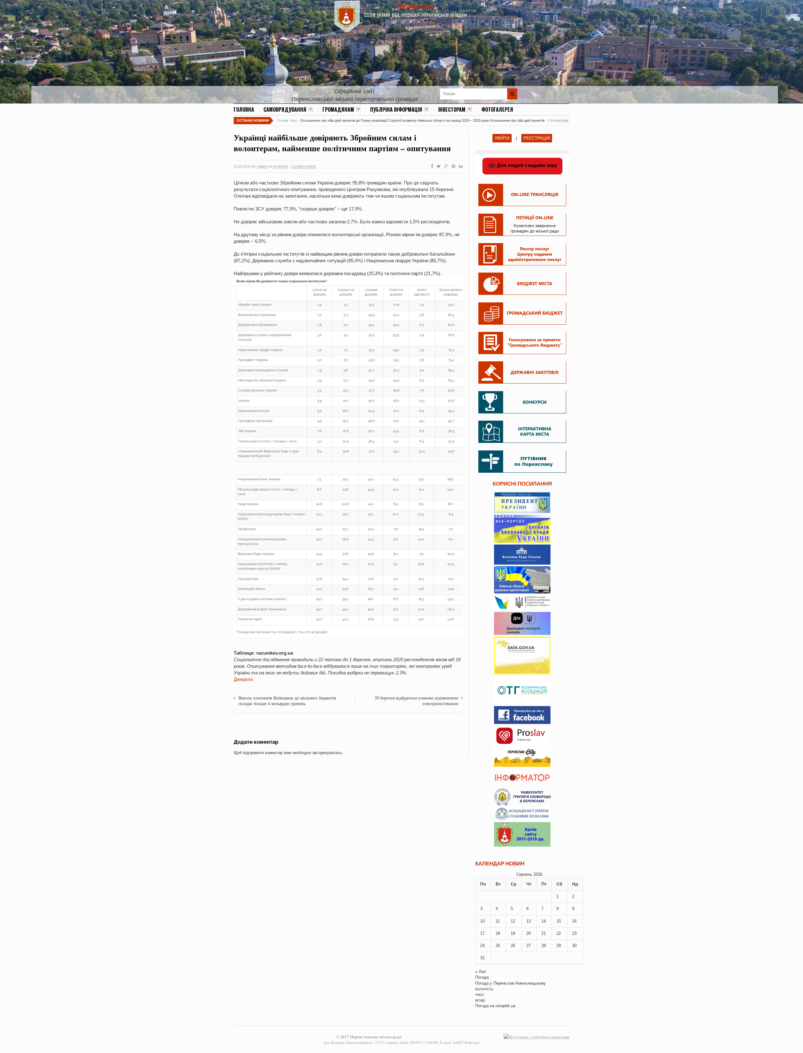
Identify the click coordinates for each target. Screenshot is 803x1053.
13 (528, 921)
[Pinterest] (452, 166)
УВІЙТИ (502, 138)
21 (543, 933)
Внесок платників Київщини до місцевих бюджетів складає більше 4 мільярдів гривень (287, 700)
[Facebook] (431, 166)
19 (513, 933)
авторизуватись (327, 752)
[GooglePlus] (445, 166)
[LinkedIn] (459, 166)
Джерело (243, 679)
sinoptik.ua (505, 1005)
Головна (244, 109)
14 (543, 921)
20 (528, 933)
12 (513, 921)
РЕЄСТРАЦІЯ (537, 138)
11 (498, 921)
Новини (280, 166)
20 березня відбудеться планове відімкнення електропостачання (416, 700)
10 (482, 921)
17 (482, 933)
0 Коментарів (303, 166)
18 (498, 933)
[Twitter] (437, 166)
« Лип (480, 971)
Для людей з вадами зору (526, 165)
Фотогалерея (497, 109)
